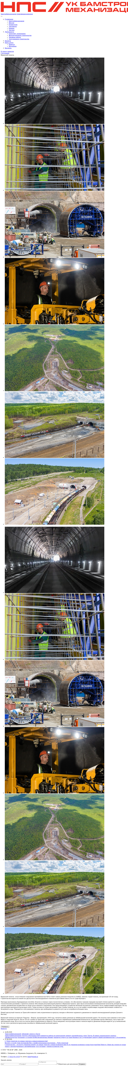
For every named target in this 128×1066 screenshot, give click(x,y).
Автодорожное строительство (19, 39)
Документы (13, 26)
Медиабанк (12, 46)
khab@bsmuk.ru (33, 1056)
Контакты (8, 48)
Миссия (11, 23)
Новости (12, 44)
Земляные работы (15, 37)
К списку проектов (7, 51)
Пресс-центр (9, 42)
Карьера (11, 28)
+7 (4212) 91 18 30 (13, 1056)
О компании (9, 19)
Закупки (11, 30)
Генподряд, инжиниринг (17, 33)
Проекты (8, 41)
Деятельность (9, 32)
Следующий (5, 53)
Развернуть (5, 1026)
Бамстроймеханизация (16, 21)
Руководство (13, 24)
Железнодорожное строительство (20, 35)
